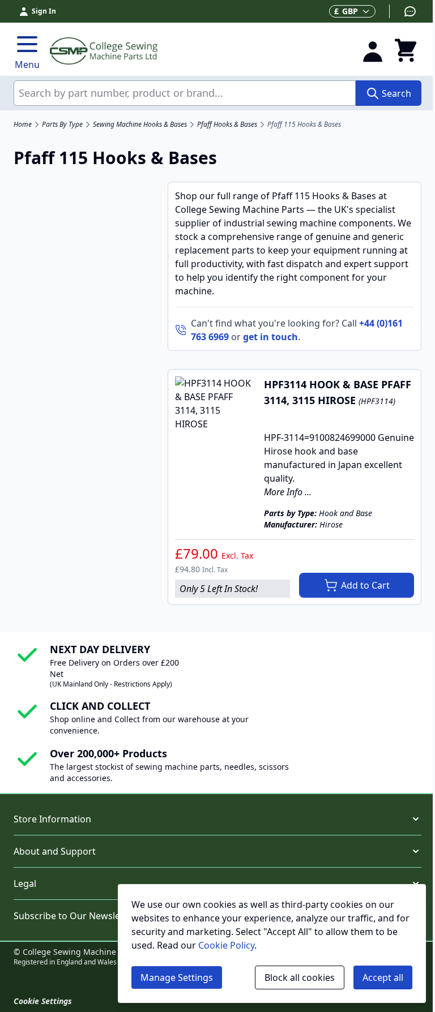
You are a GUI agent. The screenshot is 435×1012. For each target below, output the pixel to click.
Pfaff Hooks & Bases (227, 124)
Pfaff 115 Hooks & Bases (304, 124)
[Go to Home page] (199, 51)
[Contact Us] (403, 11)
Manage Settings (176, 977)
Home (23, 124)
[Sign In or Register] (373, 51)
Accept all (382, 977)
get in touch (270, 337)
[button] (217, 819)
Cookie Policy (226, 945)
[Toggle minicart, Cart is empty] (405, 51)
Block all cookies (300, 977)
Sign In (44, 11)
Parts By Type (62, 124)
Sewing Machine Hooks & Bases (140, 124)
